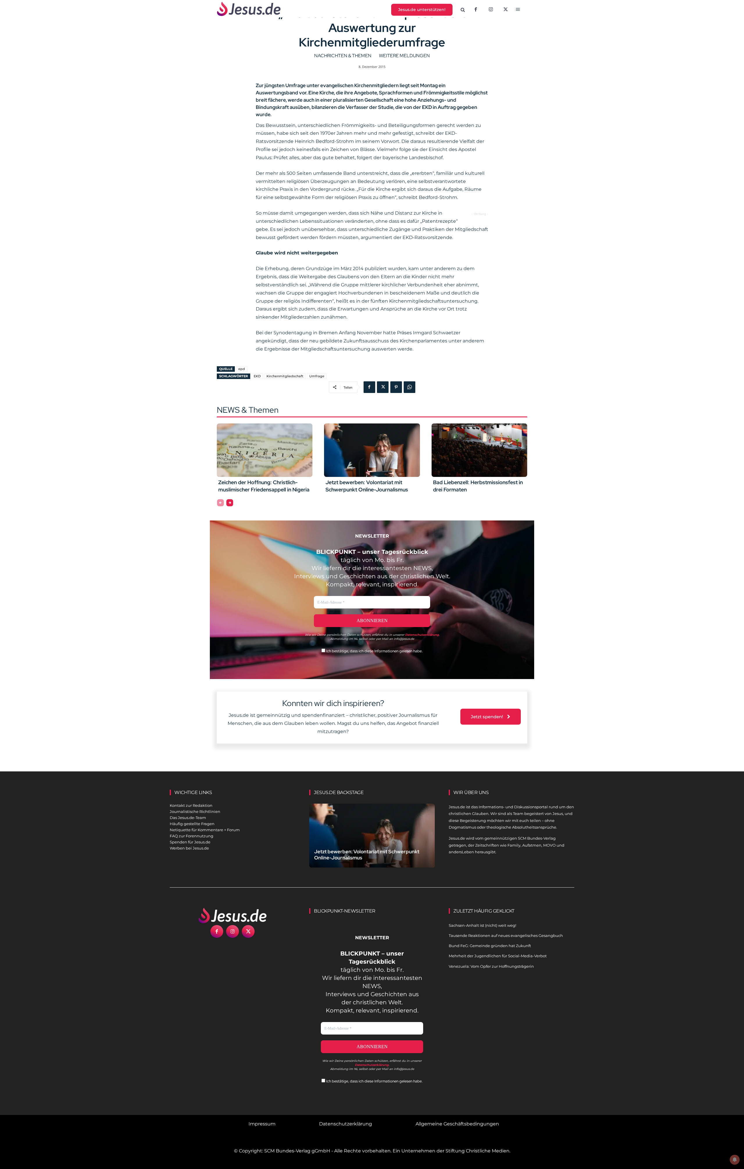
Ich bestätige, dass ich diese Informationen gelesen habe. (374, 651)
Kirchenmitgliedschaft (285, 376)
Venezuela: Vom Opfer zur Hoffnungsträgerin (491, 966)
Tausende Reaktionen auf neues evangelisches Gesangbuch (506, 935)
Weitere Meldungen (404, 56)
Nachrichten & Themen (342, 56)
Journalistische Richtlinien (195, 811)
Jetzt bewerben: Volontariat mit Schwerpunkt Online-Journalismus (367, 486)
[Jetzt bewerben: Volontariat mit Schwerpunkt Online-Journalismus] (372, 450)
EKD (257, 376)
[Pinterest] (396, 387)
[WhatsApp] (409, 387)
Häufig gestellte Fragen (192, 823)
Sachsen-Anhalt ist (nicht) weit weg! (482, 925)
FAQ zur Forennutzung (191, 836)
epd (241, 369)
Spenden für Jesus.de (190, 842)
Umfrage (316, 376)
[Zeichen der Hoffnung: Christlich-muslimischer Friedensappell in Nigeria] (264, 450)
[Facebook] (476, 10)
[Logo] (232, 915)
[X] (506, 10)
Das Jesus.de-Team (188, 817)
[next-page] (229, 503)
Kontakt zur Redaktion (191, 805)
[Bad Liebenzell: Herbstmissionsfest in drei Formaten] (479, 450)
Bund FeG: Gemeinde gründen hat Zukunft (490, 945)
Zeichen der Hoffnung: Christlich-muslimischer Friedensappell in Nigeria (264, 486)
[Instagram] (491, 10)
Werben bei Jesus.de (189, 848)
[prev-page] (220, 503)
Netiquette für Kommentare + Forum (205, 829)
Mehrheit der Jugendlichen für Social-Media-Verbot (498, 955)
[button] (463, 10)
